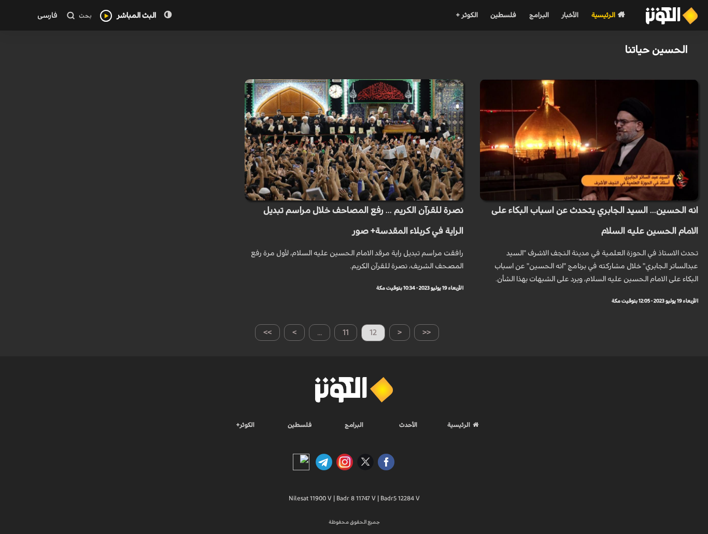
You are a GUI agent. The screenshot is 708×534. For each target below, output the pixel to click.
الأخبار (569, 15)
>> (267, 332)
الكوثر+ (245, 425)
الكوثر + (466, 15)
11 (346, 332)
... (319, 332)
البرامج (539, 15)
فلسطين (503, 15)
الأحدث (408, 425)
